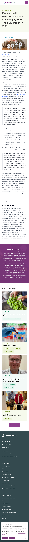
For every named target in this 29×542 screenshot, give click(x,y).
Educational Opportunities (8, 498)
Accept (5, 537)
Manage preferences (21, 537)
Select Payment (6, 463)
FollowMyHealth (6, 466)
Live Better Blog (6, 503)
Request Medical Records (8, 477)
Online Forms (5, 471)
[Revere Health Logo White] (14, 435)
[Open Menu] (2, 2)
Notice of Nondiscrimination (9, 486)
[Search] (26, 2)
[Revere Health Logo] (14, 2)
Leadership (5, 515)
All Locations (6, 444)
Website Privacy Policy (7, 483)
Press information (6, 506)
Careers (4, 518)
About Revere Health (7, 495)
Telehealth (4, 469)
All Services (6, 441)
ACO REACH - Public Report (9, 512)
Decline (12, 537)
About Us (5, 492)
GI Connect (5, 501)
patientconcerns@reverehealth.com (10, 454)
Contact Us (6, 447)
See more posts (14, 425)
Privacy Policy (5, 480)
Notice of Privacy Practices (8, 488)
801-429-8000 (6, 54)
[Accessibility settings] (25, 538)
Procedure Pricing (6, 474)
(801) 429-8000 (6, 451)
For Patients (6, 460)
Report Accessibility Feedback (9, 456)
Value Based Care (6, 509)
